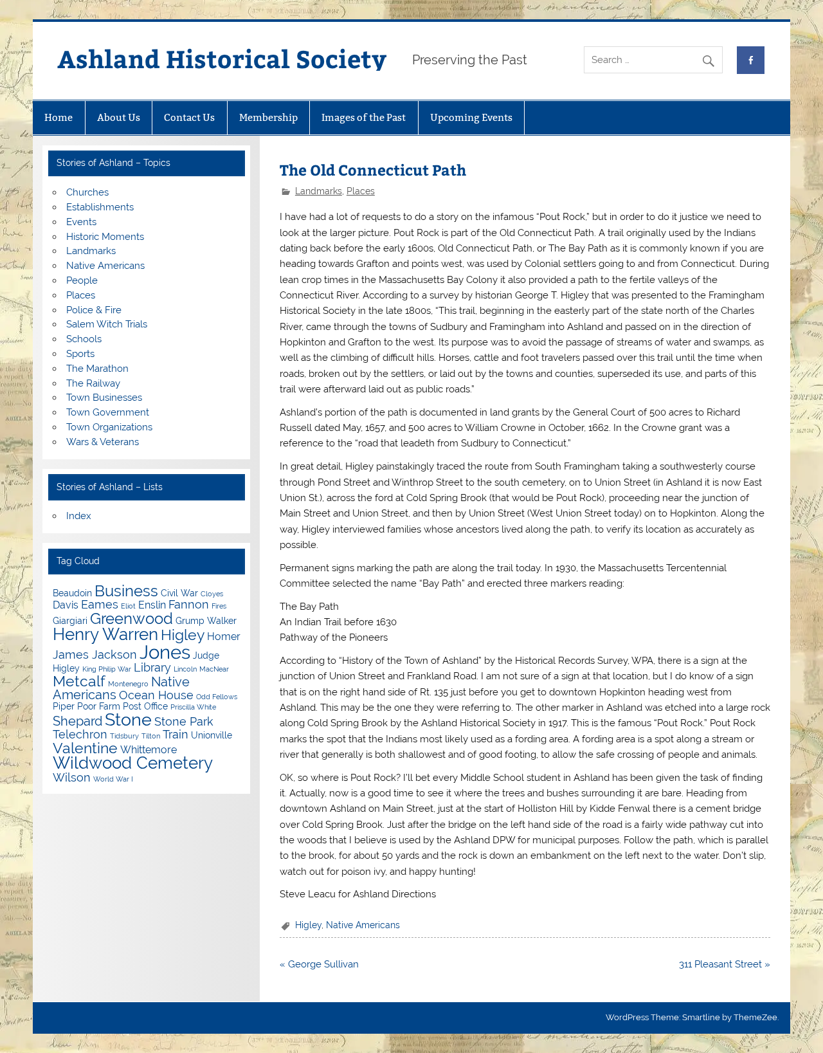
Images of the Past (363, 117)
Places (361, 191)
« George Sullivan (319, 964)
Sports (80, 354)
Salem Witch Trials (106, 324)
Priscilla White (193, 707)
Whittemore (148, 750)
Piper (64, 706)
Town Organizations (109, 427)
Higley (308, 925)
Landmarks (318, 191)
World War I (113, 779)
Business (126, 590)
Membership (268, 117)
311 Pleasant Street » (724, 964)
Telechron (80, 734)
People (82, 280)
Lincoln (185, 669)
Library (152, 667)
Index (78, 516)
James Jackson (95, 654)
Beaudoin (72, 593)
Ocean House (156, 695)
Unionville (211, 735)
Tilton (150, 736)
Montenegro (128, 684)
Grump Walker (206, 621)
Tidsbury (124, 736)
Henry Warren (105, 634)
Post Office (145, 706)
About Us (118, 117)
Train (175, 734)
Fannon (188, 604)
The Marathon (97, 368)
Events (81, 222)
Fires (219, 606)
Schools (84, 339)
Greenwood (131, 618)
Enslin (152, 605)
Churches (87, 192)
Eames (99, 604)
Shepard (77, 721)
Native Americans (363, 925)
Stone (128, 719)
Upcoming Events (471, 117)
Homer (223, 636)
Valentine (85, 747)
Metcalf (79, 681)
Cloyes (212, 594)
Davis (65, 605)
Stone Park (183, 721)
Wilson (72, 777)
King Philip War (106, 669)
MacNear (214, 669)
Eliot (128, 606)
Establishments (100, 207)
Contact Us (189, 117)
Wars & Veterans (102, 442)
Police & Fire (94, 310)
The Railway (93, 383)
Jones (165, 652)
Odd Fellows (216, 696)
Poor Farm (98, 706)
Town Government (107, 412)
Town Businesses (104, 397)
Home (58, 117)
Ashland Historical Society (221, 58)
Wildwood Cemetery (133, 763)
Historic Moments (105, 237)
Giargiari (70, 621)
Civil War (179, 593)
